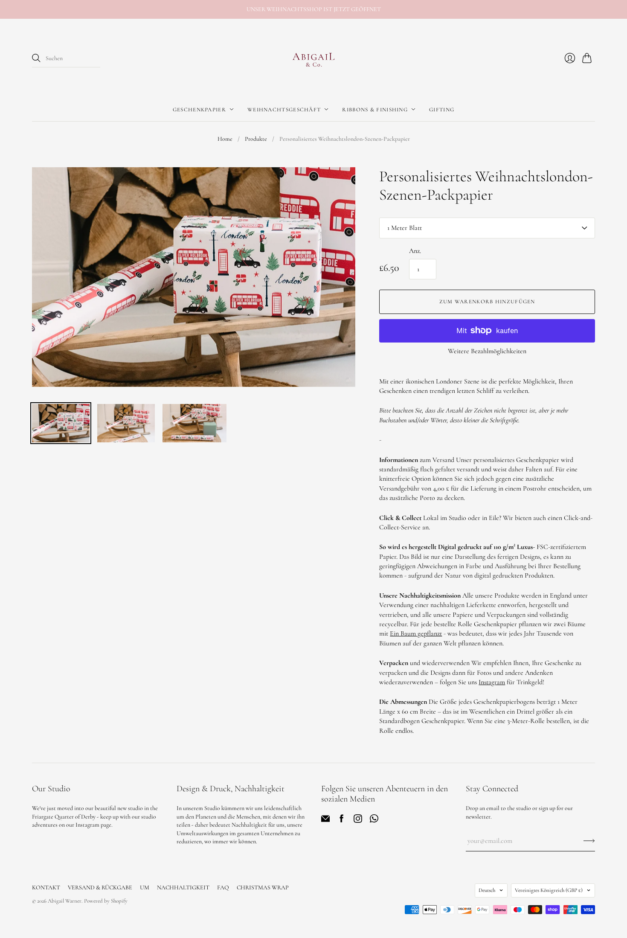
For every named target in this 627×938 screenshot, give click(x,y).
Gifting (441, 109)
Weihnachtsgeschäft (284, 109)
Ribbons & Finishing (375, 109)
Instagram (492, 682)
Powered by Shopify (106, 900)
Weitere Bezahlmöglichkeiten (487, 351)
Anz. (415, 251)
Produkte (256, 138)
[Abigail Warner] (313, 58)
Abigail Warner (64, 900)
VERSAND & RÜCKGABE (100, 887)
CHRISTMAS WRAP (263, 887)
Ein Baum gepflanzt (416, 633)
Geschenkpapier (199, 109)
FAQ (223, 887)
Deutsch (487, 890)
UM (144, 887)
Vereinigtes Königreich (549, 890)
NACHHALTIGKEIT (183, 887)
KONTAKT (46, 887)
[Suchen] (36, 58)
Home (225, 138)
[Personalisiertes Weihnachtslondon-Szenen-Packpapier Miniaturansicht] (61, 423)
